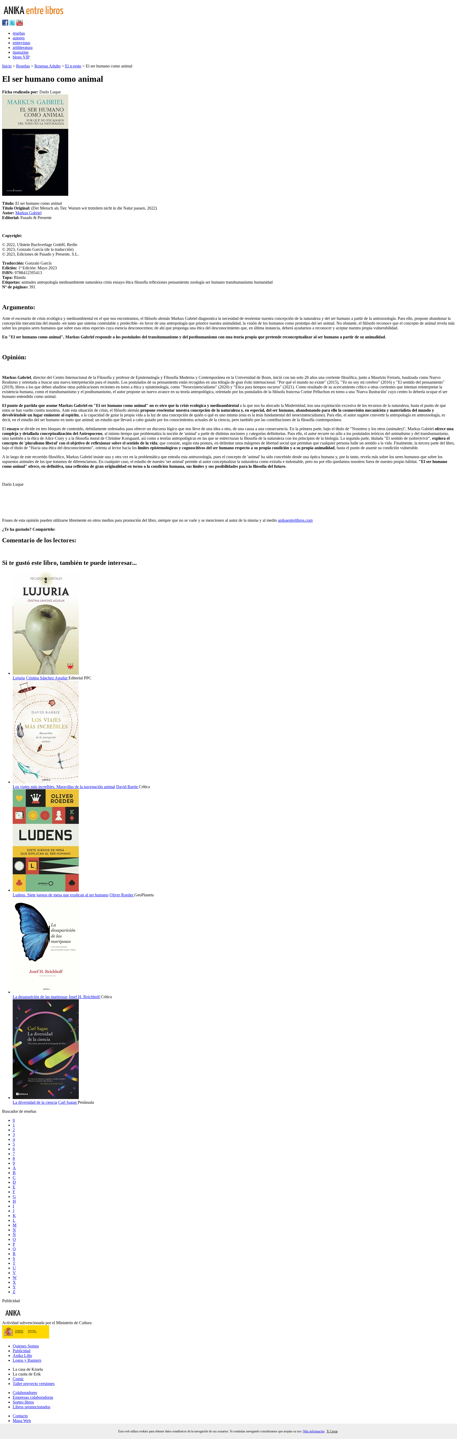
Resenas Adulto (47, 66)
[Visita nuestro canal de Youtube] (19, 24)
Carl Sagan (68, 1102)
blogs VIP (21, 57)
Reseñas (23, 66)
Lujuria (19, 678)
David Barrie (127, 786)
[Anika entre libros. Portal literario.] (36, 17)
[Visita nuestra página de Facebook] (5, 24)
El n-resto (73, 66)
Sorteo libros (23, 1402)
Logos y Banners (27, 1360)
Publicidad (21, 1351)
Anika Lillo (22, 1355)
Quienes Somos (26, 1346)
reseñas (19, 33)
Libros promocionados (31, 1407)
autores (19, 38)
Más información (314, 1431)
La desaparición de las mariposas (40, 997)
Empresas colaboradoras (33, 1397)
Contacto (20, 1416)
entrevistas (21, 42)
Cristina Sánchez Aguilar (47, 678)
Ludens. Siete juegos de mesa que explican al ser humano (60, 895)
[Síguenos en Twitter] (12, 24)
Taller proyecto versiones (33, 1383)
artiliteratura (23, 47)
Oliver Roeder (121, 895)
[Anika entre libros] (29, 1318)
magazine (21, 52)
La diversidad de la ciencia (35, 1102)
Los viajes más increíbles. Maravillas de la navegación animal (64, 786)
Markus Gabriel (28, 213)
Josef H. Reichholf (84, 997)
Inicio (7, 66)
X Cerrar (332, 1431)
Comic (18, 1379)
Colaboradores (25, 1392)
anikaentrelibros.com (295, 520)
